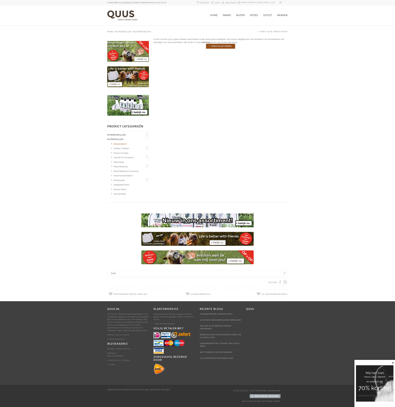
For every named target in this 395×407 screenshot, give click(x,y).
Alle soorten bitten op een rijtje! (216, 358)
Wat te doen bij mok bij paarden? (216, 352)
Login (217, 3)
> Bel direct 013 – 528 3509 (118, 360)
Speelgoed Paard (121, 185)
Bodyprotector (120, 144)
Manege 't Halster (273, 401)
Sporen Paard (120, 189)
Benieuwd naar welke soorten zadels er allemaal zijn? (220, 336)
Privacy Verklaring (151, 389)
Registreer (230, 3)
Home (214, 15)
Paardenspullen (116, 135)
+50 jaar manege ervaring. (274, 294)
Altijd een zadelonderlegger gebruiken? (220, 320)
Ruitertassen (119, 180)
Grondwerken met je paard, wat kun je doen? (219, 344)
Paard (227, 15)
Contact (135, 2)
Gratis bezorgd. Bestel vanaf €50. (130, 294)
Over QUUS (161, 2)
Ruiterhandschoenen (123, 175)
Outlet (267, 15)
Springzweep (120, 194)
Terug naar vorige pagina (274, 31)
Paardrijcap (119, 162)
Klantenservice (147, 2)
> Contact (111, 364)
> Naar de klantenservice (164, 324)
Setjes (254, 15)
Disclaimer (136, 389)
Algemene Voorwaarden (118, 389)
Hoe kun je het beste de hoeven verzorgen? (215, 327)
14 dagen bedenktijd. (200, 294)
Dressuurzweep (121, 153)
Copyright (165, 389)
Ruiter (240, 15)
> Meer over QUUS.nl (116, 339)
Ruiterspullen (123, 31)
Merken (282, 15)
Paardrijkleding (121, 166)
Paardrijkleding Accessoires (126, 171)
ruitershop (205, 42)
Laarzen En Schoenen (124, 157)
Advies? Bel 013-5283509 (119, 2)
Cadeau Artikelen (121, 148)
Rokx (259, 401)
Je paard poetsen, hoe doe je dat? (216, 314)
